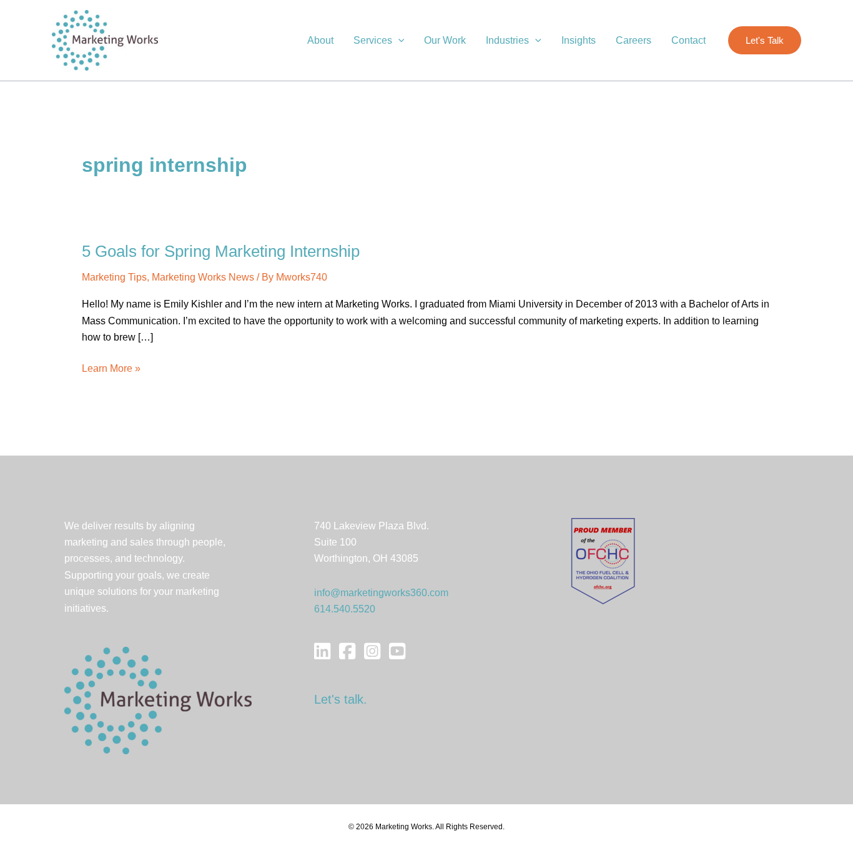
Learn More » (111, 369)
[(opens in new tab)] (603, 560)
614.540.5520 (344, 609)
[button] (398, 41)
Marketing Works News (203, 277)
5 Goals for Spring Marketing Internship (221, 251)
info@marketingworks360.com (381, 592)
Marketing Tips (114, 277)
